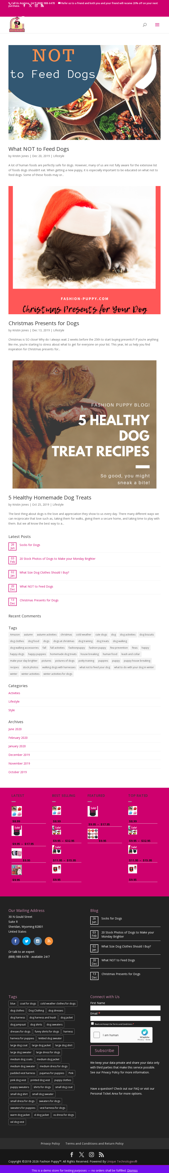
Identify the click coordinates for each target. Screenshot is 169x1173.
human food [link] (110, 654)
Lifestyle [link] (58, 156)
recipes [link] (14, 667)
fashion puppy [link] (97, 647)
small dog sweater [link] (43, 1094)
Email (95, 1013)
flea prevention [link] (119, 647)
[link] (17, 31)
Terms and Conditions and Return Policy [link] (94, 1143)
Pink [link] (71, 1073)
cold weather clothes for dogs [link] (57, 1003)
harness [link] (68, 1031)
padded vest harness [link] (22, 1073)
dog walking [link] (120, 641)
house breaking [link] (90, 654)
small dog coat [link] (64, 1087)
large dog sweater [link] (21, 1052)
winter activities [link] (30, 674)
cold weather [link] (83, 634)
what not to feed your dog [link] (95, 667)
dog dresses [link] (55, 1010)
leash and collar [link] (130, 654)
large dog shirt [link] (63, 1045)
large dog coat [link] (18, 1045)
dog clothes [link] (17, 641)
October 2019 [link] (17, 772)
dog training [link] (85, 641)
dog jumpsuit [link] (18, 1024)
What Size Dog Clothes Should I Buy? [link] (44, 572)
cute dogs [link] (101, 634)
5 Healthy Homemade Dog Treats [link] (49, 497)
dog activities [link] (127, 634)
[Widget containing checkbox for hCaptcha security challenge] (121, 1035)
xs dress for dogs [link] (63, 1115)
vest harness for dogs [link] (52, 1108)
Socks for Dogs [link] (30, 545)
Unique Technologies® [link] (122, 1161)
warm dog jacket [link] (20, 1115)
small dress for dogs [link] (22, 1101)
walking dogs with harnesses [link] (58, 667)
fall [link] (44, 647)
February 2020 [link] (18, 738)
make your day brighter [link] (24, 660)
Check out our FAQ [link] (126, 1088)
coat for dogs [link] (28, 1003)
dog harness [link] (17, 1017)
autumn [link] (28, 634)
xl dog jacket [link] (41, 1115)
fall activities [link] (57, 647)
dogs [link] (46, 641)
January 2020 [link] (17, 746)
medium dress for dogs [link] (53, 1066)
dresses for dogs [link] (20, 1031)
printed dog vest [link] (40, 1080)
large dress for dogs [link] (48, 1052)
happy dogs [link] (17, 654)
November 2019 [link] (19, 763)
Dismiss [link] (132, 1170)
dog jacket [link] (67, 1017)
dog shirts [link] (36, 1024)
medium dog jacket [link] (48, 1059)
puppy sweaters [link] (19, 1087)
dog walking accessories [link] (24, 647)
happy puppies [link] (37, 654)
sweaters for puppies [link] (22, 1108)
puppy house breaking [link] (137, 660)
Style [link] (11, 710)
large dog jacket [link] (41, 1045)
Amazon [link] (15, 634)
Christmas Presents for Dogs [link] (43, 323)
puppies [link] (103, 660)
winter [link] (13, 674)
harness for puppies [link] (22, 1038)
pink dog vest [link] (18, 1080)
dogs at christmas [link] (63, 641)
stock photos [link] (30, 667)
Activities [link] (14, 693)
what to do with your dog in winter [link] (134, 667)
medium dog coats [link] (21, 1059)
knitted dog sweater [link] (50, 1038)
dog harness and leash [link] (42, 1017)
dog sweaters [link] (54, 1024)
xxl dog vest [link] (17, 1122)
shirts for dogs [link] (42, 1087)
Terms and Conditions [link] (122, 1024)
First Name (97, 1003)
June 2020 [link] (15, 729)
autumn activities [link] (46, 634)
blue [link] (12, 1003)
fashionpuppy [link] (77, 647)
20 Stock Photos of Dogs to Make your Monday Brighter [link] (57, 559)
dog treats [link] (103, 641)
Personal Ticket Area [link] (104, 1093)
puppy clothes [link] (62, 1080)
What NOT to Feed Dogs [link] (38, 148)
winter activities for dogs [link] (57, 674)
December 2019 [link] (19, 755)
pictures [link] (46, 660)
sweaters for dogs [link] (49, 1101)
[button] (24, 5)
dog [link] (113, 634)
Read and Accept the (114, 1024)
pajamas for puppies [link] (52, 1073)
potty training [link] (86, 660)
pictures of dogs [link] (64, 660)
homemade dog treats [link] (63, 654)
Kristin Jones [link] (20, 156)
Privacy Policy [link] (50, 1143)
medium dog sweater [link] (22, 1066)
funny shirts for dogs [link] (47, 1031)
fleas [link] (134, 647)
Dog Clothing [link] (36, 1010)
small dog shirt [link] (19, 1094)
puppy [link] (116, 660)
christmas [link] (66, 634)
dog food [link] (33, 641)
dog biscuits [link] (147, 634)
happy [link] (145, 647)
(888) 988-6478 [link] (18, 957)
